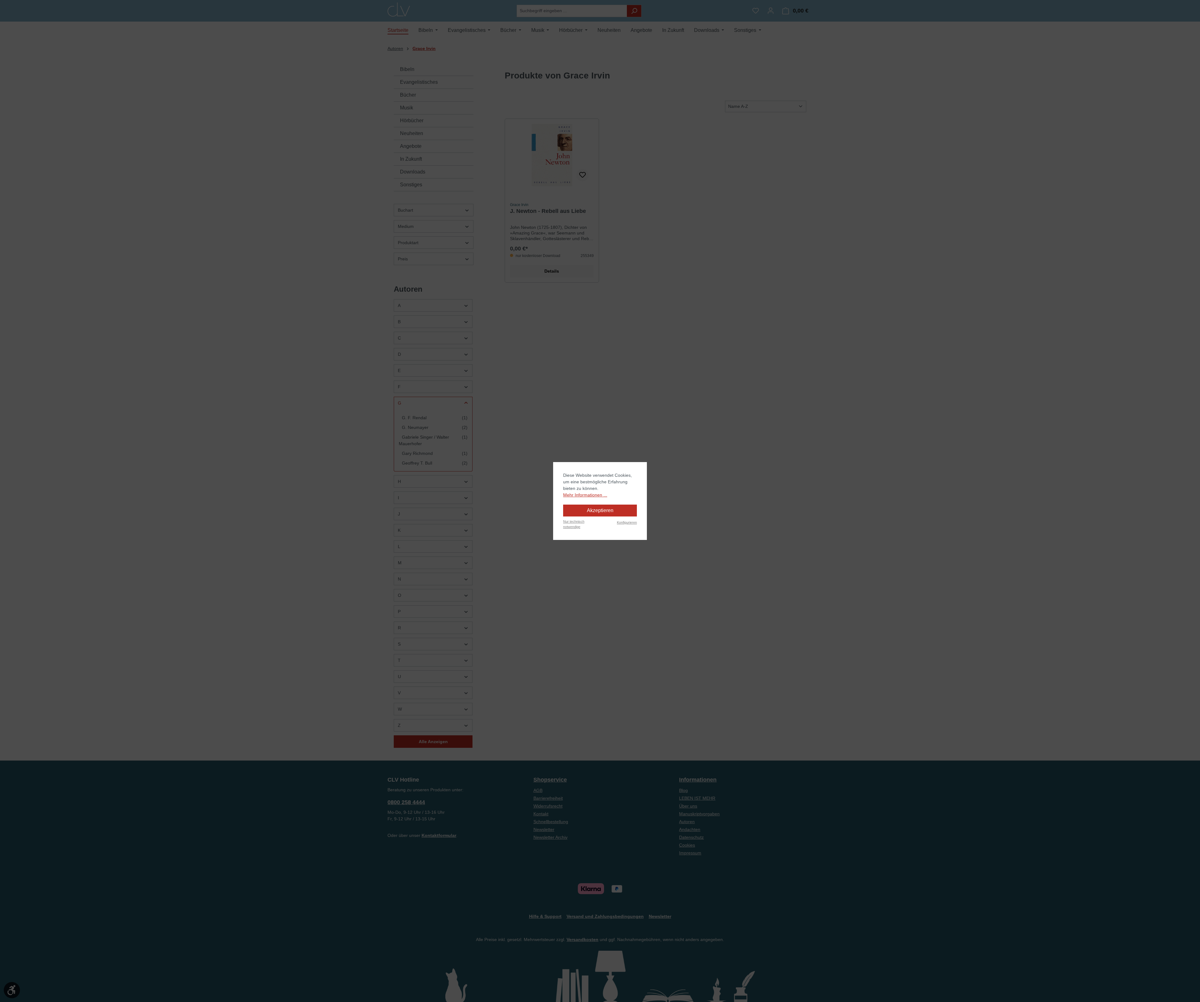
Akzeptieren (600, 510)
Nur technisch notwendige (573, 524)
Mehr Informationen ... (585, 494)
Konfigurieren (627, 522)
